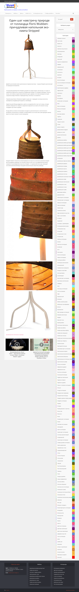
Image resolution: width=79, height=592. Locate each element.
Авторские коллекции (34, 584)
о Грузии (7, 590)
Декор (21, 13)
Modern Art (28, 13)
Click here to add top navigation (10, 1)
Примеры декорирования (59, 572)
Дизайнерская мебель (34, 578)
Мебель (15, 13)
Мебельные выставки (58, 582)
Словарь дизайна (49, 13)
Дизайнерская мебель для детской (37, 568)
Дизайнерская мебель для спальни (37, 576)
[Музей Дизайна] (11, 6)
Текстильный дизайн (58, 584)
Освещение (8, 13)
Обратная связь (15, 564)
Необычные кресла (34, 570)
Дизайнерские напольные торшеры (15, 334)
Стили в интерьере (58, 576)
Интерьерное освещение (59, 568)
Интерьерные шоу (37, 13)
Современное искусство (59, 574)
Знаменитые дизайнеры (59, 578)
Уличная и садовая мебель (35, 572)
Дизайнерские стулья (34, 580)
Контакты (58, 13)
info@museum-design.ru (13, 572)
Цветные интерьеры (58, 570)
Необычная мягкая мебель (35, 582)
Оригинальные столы (34, 574)
